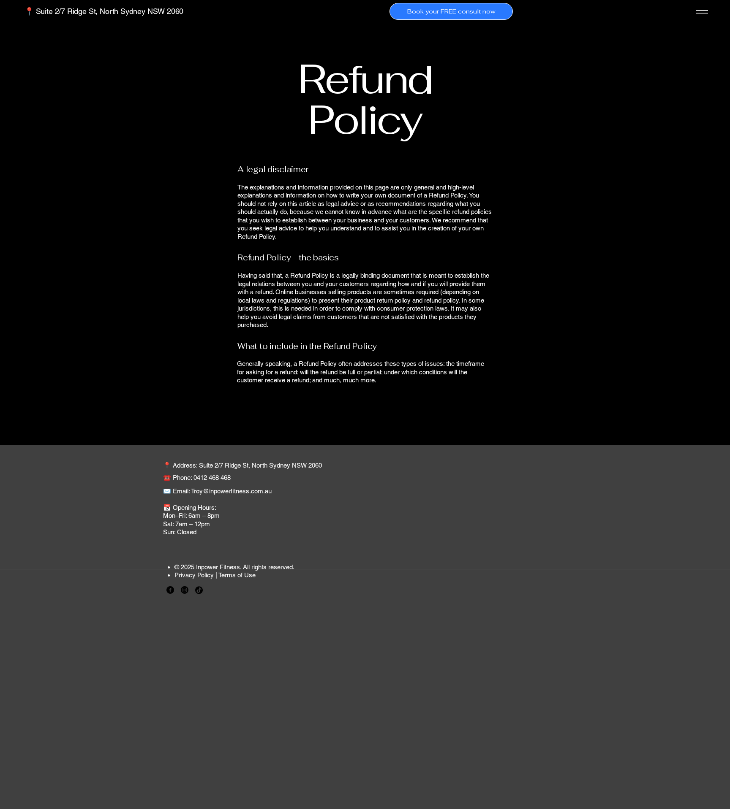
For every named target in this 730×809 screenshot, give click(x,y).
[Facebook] (170, 590)
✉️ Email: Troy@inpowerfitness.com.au (217, 491)
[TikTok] (199, 590)
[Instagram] (184, 590)
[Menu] (701, 11)
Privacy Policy (194, 575)
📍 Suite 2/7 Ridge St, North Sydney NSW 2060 (104, 11)
